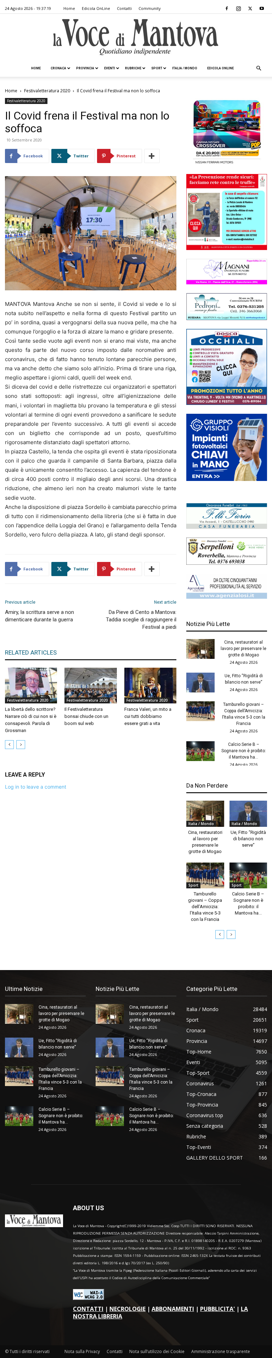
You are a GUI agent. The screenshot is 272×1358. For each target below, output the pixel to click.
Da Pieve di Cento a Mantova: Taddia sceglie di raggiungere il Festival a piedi (141, 619)
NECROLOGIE (127, 1309)
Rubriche (133, 68)
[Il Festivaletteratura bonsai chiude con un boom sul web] (90, 685)
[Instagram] (238, 8)
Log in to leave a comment (35, 787)
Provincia (85, 68)
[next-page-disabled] (20, 744)
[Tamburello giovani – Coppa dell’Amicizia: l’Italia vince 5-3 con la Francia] (200, 711)
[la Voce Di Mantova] (136, 37)
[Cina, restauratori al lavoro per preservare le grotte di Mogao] (200, 649)
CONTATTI (88, 1309)
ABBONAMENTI (173, 1309)
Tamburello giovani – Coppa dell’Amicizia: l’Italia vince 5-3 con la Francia (205, 906)
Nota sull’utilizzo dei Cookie (157, 1351)
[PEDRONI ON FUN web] (226, 318)
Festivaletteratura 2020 (47, 91)
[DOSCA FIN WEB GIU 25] (226, 403)
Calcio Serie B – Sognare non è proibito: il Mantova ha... (243, 751)
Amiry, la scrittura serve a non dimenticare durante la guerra (39, 616)
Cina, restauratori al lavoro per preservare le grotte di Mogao (243, 648)
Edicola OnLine (96, 8)
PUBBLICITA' (217, 1309)
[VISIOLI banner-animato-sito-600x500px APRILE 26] (226, 479)
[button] (258, 68)
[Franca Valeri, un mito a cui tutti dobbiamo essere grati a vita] (150, 685)
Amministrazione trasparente (220, 1351)
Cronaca (58, 68)
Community (149, 8)
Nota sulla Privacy (82, 1351)
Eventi (109, 68)
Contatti (124, 8)
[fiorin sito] (226, 526)
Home (69, 8)
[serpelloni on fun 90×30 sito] (226, 562)
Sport (156, 68)
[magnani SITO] (226, 282)
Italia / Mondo (184, 68)
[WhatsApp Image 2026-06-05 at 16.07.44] (226, 163)
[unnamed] (226, 596)
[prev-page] (9, 744)
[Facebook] (226, 8)
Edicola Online (220, 68)
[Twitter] (250, 8)
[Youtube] (261, 8)
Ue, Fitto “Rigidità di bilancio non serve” (248, 839)
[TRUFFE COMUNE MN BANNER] (226, 248)
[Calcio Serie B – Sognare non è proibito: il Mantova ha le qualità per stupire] (200, 751)
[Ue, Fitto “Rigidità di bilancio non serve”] (200, 682)
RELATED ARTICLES (31, 652)
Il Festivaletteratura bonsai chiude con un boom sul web (86, 716)
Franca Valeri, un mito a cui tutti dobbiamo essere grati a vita (147, 716)
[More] (152, 156)
